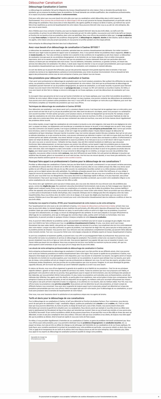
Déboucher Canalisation (46, 2)
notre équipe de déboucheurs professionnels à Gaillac (96, 206)
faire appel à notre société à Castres (68, 158)
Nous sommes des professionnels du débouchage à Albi (60, 20)
